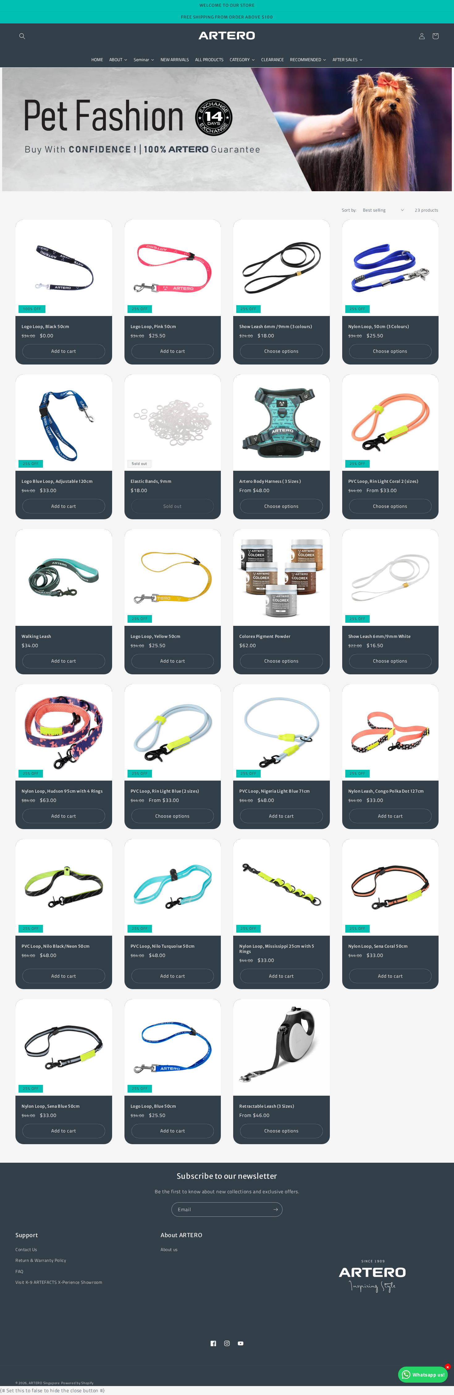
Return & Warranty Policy (40, 1260)
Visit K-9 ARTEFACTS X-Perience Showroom (58, 1282)
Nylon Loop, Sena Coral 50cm (378, 946)
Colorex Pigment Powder (264, 636)
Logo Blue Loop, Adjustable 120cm (57, 481)
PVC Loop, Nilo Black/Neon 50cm (56, 946)
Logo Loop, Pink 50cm (153, 326)
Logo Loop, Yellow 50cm (156, 636)
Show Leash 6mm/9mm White (379, 636)
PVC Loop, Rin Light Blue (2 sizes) (165, 791)
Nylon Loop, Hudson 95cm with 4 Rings (62, 791)
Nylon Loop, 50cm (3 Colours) (378, 326)
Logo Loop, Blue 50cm (153, 1106)
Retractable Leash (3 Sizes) (266, 1106)
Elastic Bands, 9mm (151, 481)
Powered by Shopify (77, 1382)
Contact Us (26, 1249)
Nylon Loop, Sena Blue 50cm (51, 1106)
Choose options (281, 351)
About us (169, 1249)
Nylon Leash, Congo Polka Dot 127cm (386, 791)
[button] (22, 36)
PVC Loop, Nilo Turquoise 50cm (163, 946)
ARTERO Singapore (44, 1382)
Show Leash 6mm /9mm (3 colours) (275, 326)
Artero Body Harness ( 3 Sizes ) (270, 481)
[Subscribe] (275, 1209)
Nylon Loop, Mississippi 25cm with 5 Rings (276, 949)
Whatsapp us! (429, 1374)
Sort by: (349, 210)
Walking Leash (36, 636)
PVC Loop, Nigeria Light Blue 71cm (274, 791)
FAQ (19, 1271)
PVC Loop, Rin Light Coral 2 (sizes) (383, 481)
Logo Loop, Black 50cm (45, 326)
